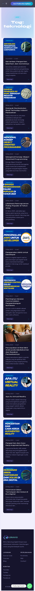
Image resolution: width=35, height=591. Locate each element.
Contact (23, 561)
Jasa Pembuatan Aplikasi (22, 4)
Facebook (6, 578)
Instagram (6, 575)
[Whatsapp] (29, 586)
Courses (6, 558)
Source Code (7, 556)
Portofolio (24, 556)
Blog (4, 561)
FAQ (22, 558)
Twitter (5, 572)
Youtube (6, 570)
